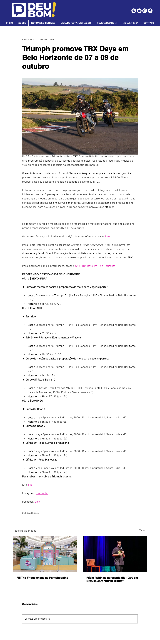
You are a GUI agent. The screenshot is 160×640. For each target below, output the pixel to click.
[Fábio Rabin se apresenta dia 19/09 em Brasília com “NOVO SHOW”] (115, 554)
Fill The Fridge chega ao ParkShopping (42, 577)
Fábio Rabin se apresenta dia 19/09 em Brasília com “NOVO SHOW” (112, 579)
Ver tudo (143, 530)
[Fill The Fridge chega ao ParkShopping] (45, 554)
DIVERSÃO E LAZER (31, 513)
